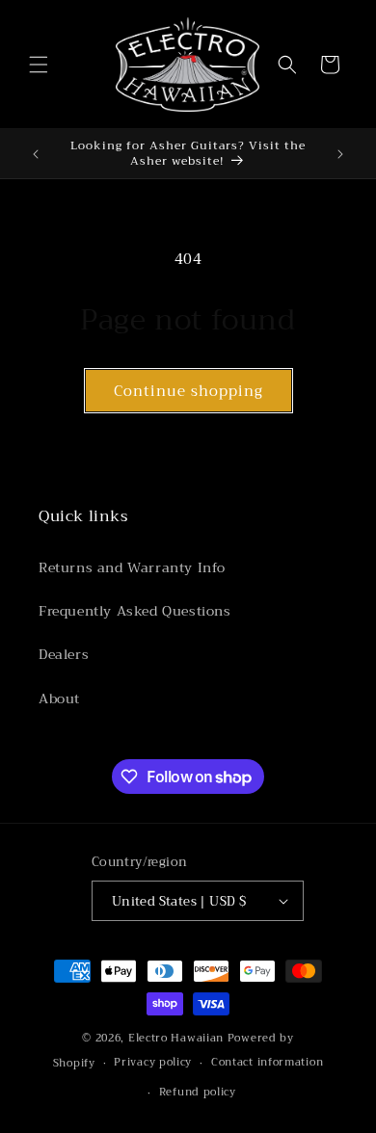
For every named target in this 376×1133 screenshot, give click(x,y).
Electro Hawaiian (176, 1038)
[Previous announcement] (35, 154)
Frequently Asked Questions (135, 610)
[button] (38, 64)
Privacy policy (153, 1062)
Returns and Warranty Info (132, 567)
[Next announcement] (340, 154)
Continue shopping (188, 391)
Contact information (267, 1062)
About (59, 698)
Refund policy (197, 1092)
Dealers (64, 654)
